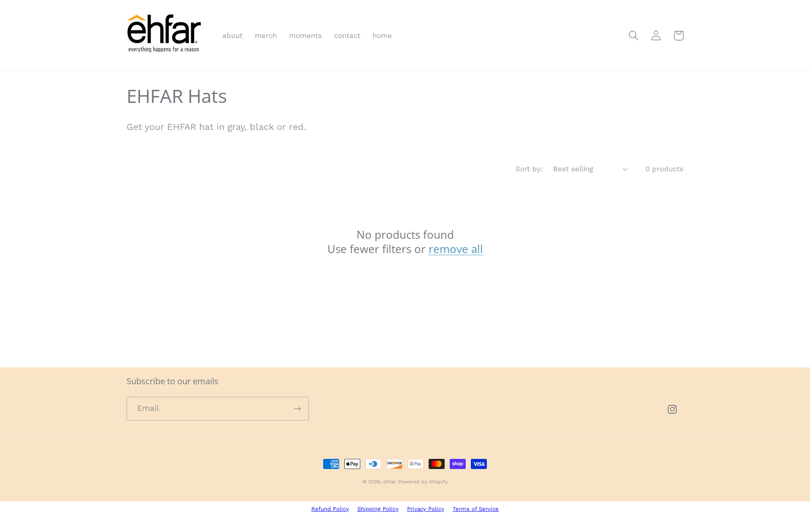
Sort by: (529, 168)
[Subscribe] (297, 409)
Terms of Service (476, 509)
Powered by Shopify (423, 482)
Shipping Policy (378, 509)
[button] (634, 35)
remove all (456, 249)
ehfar (389, 482)
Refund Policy (330, 509)
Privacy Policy (425, 509)
